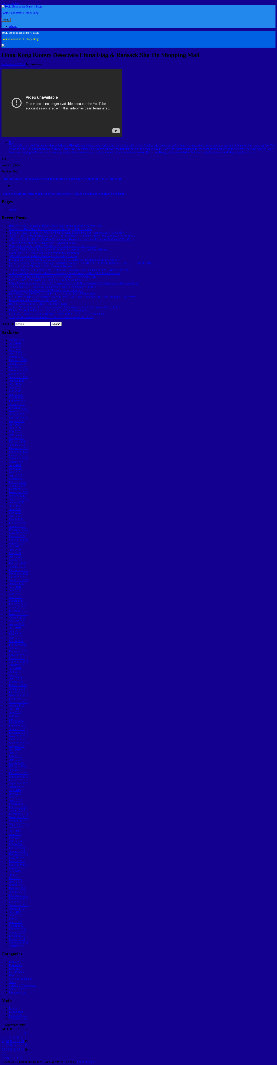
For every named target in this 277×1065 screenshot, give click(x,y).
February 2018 (18, 685)
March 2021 (16, 560)
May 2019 (15, 634)
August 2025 (16, 380)
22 (26, 1045)
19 (14, 1045)
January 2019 (17, 648)
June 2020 (15, 590)
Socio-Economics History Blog (20, 12)
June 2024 (15, 428)
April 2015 (15, 800)
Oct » (20, 1057)
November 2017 (18, 695)
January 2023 (17, 485)
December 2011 (18, 935)
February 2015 (18, 807)
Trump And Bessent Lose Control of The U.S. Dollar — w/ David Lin (51, 317)
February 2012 (18, 929)
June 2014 (15, 834)
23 (3, 1049)
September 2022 (18, 499)
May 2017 (15, 715)
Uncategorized (17, 992)
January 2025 (17, 404)
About (13, 26)
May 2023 (15, 472)
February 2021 (18, 563)
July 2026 (15, 343)
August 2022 (16, 502)
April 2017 (15, 719)
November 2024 (18, 411)
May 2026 (15, 350)
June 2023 (15, 468)
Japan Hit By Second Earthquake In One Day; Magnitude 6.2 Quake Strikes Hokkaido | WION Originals (72, 236)
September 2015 (18, 783)
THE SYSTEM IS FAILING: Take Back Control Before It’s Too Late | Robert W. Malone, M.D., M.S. (70, 239)
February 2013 (18, 888)
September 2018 (18, 661)
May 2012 (15, 918)
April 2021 (15, 556)
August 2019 (16, 624)
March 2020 (16, 600)
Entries (16, 1011)
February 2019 (18, 644)
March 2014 (16, 844)
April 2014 (15, 841)
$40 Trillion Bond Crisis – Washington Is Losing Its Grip (43, 256)
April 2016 (15, 759)
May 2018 (15, 675)
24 (7, 1049)
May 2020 (15, 593)
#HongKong (75, 145)
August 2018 (16, 664)
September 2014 (18, 824)
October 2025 (17, 373)
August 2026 (16, 340)
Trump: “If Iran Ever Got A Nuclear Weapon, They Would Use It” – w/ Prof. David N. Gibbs (64, 307)
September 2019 (18, 620)
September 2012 (18, 905)
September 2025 (18, 377)
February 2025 (18, 400)
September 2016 (18, 742)
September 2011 (18, 942)
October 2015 (17, 780)
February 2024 (18, 441)
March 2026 (16, 356)
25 (11, 1049)
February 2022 (18, 522)
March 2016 (16, 763)
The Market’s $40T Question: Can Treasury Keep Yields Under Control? (52, 286)
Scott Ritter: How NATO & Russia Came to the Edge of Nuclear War (50, 229)
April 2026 (15, 353)
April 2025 (15, 394)
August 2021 (16, 543)
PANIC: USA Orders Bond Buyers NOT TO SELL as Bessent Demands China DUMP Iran (64, 259)
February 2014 (18, 847)
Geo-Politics (16, 972)
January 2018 (17, 688)
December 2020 (18, 570)
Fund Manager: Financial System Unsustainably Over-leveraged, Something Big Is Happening (62, 178)
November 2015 (18, 776)
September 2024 (18, 417)
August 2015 (16, 786)
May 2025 (15, 390)
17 (7, 1045)
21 (22, 1045)
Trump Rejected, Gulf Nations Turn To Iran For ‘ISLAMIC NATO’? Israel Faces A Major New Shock (70, 269)
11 (11, 1041)
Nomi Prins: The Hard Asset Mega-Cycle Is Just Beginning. (44, 252)
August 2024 (16, 421)
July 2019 (15, 627)
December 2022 (18, 488)
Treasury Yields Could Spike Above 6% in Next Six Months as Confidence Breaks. (58, 249)
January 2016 (17, 769)
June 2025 (15, 387)
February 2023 (18, 482)
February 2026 (18, 360)
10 (7, 1041)
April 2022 (15, 516)
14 (22, 1041)
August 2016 (16, 746)
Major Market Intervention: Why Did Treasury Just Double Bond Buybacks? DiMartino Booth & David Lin (73, 283)
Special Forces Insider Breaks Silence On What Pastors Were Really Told (52, 276)
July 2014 (15, 830)
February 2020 (18, 604)
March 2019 (16, 641)
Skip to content (10, 3)
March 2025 (16, 397)
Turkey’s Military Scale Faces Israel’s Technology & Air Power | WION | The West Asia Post (64, 273)
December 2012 (18, 895)
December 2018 (18, 651)
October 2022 (17, 495)
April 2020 (15, 597)
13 (18, 1041)
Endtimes (14, 968)
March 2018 (16, 681)
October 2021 (17, 536)
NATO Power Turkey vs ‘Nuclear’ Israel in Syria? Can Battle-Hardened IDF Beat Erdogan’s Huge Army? (72, 296)
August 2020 (16, 583)
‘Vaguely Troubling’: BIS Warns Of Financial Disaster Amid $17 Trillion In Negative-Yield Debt (63, 193)
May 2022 (15, 512)
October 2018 (17, 658)
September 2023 (18, 458)
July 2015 (15, 790)
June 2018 (15, 671)
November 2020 (18, 573)
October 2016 (17, 739)
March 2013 (16, 885)
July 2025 (15, 384)
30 (3, 1053)
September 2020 (18, 580)
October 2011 (17, 939)
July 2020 (15, 587)
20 (18, 1045)
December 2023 (18, 448)
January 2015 (17, 810)
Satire (12, 982)
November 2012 (18, 898)
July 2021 (15, 546)
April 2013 (15, 881)
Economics (15, 965)
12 (14, 1041)
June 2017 (15, 712)
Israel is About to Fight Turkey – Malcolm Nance (38, 303)
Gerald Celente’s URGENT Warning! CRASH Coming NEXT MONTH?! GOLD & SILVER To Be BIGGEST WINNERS (84, 263)
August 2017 (16, 705)
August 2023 (16, 461)
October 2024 (17, 414)
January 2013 (17, 891)
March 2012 (16, 925)
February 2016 (18, 766)
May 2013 (15, 878)
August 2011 (16, 945)
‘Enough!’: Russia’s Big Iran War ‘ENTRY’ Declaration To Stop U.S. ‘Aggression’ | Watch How (67, 232)
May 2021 (15, 553)
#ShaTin (25, 148)
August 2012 (16, 908)
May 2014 (15, 837)
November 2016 (18, 736)
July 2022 (15, 505)
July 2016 (15, 749)
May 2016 (15, 756)
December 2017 (18, 692)
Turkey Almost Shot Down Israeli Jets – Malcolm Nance (42, 242)
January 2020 (17, 607)
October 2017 (17, 698)
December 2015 (18, 773)
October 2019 (17, 617)
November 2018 (18, 654)
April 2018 (15, 678)
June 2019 (15, 631)
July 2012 (15, 912)
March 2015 (16, 803)
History (13, 975)
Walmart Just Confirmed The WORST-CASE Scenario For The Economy (53, 246)
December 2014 (18, 813)
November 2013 (18, 857)
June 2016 (15, 753)
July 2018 (15, 668)
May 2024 (15, 431)
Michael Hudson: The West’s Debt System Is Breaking (41, 266)
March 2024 (16, 438)
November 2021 (18, 532)
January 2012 (17, 932)
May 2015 (15, 797)
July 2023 (15, 465)
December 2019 (18, 610)
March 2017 (16, 722)
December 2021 (18, 529)
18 (11, 1045)
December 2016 (18, 732)
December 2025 (18, 367)
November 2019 (18, 614)
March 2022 (16, 519)
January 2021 (17, 566)
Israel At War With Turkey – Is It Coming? (34, 300)
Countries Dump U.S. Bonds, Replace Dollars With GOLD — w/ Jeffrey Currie (57, 313)
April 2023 (15, 475)
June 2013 (15, 874)
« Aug (5, 1057)
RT (11, 142)
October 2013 (17, 861)
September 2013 (18, 864)
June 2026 (15, 346)
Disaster (14, 961)
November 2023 (18, 451)
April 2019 (15, 637)
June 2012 (15, 915)
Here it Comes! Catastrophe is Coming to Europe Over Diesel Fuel (49, 280)
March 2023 (16, 478)
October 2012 (17, 901)
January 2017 (17, 729)
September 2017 (18, 702)
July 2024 (15, 424)
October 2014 (17, 820)
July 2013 (15, 871)
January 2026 (17, 363)
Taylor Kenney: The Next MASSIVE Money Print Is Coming (46, 290)
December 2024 (18, 407)
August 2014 (16, 827)
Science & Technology (22, 985)
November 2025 (18, 370)
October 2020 (17, 576)
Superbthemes (85, 1061)
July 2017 (15, 709)
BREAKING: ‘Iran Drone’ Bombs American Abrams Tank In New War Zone (55, 225)
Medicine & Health (20, 978)
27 (18, 1049)
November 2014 (18, 817)
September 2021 (18, 539)
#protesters (42, 145)
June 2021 (15, 549)
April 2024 (15, 434)
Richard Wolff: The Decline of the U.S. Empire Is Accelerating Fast (49, 310)
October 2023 (17, 455)
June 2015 (15, 793)
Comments (18, 1015)
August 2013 (16, 868)
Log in (13, 1008)
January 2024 (17, 444)
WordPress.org (18, 1018)
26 (14, 1049)
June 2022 (15, 509)
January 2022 (17, 526)
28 (22, 1049)
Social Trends (17, 989)
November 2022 (18, 492)
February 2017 (18, 725)
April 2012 (15, 922)
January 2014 (17, 851)
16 (3, 1045)
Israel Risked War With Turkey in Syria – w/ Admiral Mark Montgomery (52, 293)
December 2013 (18, 854)
